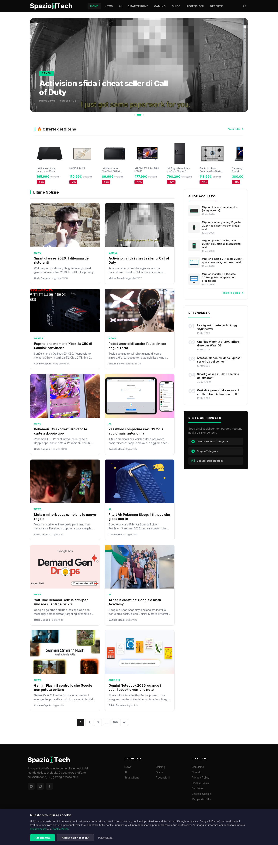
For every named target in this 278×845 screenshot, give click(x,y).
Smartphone (138, 6)
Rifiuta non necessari (75, 837)
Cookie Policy (60, 828)
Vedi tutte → (235, 129)
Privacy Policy (38, 828)
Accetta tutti (42, 837)
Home (94, 6)
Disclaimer (198, 788)
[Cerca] (244, 6)
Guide (176, 6)
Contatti (196, 772)
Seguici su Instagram (210, 460)
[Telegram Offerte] (31, 786)
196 (115, 722)
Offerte (216, 6)
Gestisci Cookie (201, 793)
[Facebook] (49, 786)
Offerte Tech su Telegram (212, 441)
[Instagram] (40, 786)
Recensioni (195, 6)
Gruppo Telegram (207, 451)
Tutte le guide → (232, 292)
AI (120, 6)
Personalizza (105, 837)
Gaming (160, 6)
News (109, 6)
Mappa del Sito (201, 799)
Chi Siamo (198, 766)
